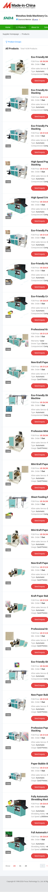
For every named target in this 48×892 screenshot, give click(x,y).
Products (22, 27)
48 (26, 866)
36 (20, 866)
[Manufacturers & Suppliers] (19, 5)
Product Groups (14, 41)
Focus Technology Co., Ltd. (34, 881)
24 (14, 866)
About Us (35, 27)
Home (7, 27)
